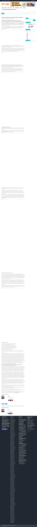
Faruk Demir (24, 443)
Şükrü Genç (22, 463)
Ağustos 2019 (12, 516)
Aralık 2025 (11, 428)
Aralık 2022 (11, 470)
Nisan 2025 (11, 437)
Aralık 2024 (11, 442)
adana (20, 419)
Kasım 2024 (11, 443)
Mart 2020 (11, 508)
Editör (9, 396)
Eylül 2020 (11, 501)
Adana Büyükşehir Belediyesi (21, 423)
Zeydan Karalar (22, 460)
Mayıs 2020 (11, 506)
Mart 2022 (11, 480)
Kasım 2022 (11, 471)
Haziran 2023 (11, 463)
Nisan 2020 (11, 507)
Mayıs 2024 (11, 450)
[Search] (34, 11)
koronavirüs (21, 449)
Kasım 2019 (11, 513)
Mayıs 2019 (11, 520)
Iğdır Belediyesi (23, 444)
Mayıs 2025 (11, 436)
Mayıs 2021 (11, 492)
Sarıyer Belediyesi (22, 455)
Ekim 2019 (11, 514)
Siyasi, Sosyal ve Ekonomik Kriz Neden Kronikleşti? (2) (9, 9)
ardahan (24, 424)
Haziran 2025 (11, 435)
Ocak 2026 (11, 427)
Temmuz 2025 (12, 434)
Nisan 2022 (11, 479)
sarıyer (23, 454)
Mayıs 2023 (11, 464)
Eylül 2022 (11, 473)
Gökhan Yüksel (20, 444)
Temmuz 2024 (12, 448)
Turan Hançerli (24, 459)
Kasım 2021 (11, 485)
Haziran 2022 (11, 477)
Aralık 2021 (11, 484)
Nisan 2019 (11, 521)
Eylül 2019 (11, 515)
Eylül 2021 (11, 487)
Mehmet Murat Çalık (24, 450)
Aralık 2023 (11, 456)
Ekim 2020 (11, 500)
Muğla (22, 453)
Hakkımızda (32, 525)
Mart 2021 (11, 494)
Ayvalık (23, 427)
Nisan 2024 (11, 451)
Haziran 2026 (11, 421)
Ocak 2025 (11, 441)
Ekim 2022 (11, 472)
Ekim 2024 (11, 444)
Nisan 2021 (11, 493)
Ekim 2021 (11, 486)
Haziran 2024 (11, 449)
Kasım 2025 (11, 429)
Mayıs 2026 (11, 422)
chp (23, 433)
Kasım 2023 (11, 457)
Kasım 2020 (11, 499)
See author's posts (11, 411)
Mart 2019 (11, 522)
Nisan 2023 (11, 465)
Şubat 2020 (11, 509)
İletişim (34, 525)
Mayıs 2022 (11, 478)
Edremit (25, 433)
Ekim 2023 (11, 458)
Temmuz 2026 (12, 420)
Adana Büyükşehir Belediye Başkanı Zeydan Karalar (22, 420)
